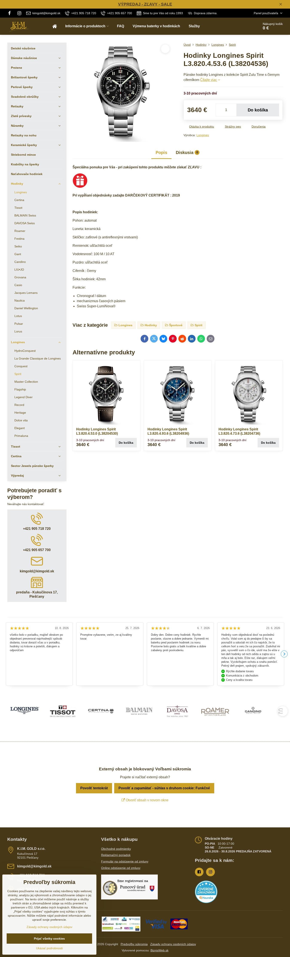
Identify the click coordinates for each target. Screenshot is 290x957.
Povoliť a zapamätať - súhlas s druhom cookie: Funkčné (164, 788)
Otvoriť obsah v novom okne (147, 800)
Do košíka (258, 110)
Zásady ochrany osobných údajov (173, 944)
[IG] (19, 13)
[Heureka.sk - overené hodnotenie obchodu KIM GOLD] (206, 902)
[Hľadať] (244, 26)
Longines (202, 135)
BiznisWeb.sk (159, 950)
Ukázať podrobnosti (49, 948)
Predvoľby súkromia (134, 944)
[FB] (10, 13)
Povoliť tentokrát (94, 788)
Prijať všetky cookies (49, 938)
